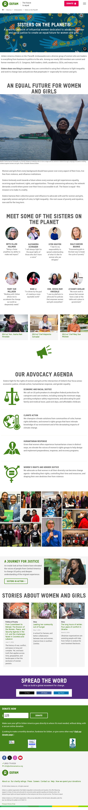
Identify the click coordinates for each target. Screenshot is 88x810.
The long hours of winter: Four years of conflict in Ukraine (71, 626)
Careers (36, 781)
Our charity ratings (18, 781)
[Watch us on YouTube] (20, 758)
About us (6, 781)
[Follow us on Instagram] (15, 758)
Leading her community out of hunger (43, 625)
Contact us (45, 781)
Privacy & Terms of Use (8, 804)
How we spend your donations (68, 781)
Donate (69, 3)
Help (53, 781)
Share (45, 693)
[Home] (3, 10)
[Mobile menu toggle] (84, 3)
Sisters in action (15, 581)
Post (28, 693)
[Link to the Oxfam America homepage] (9, 4)
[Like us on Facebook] (4, 758)
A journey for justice (21, 561)
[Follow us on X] (10, 758)
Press (29, 781)
